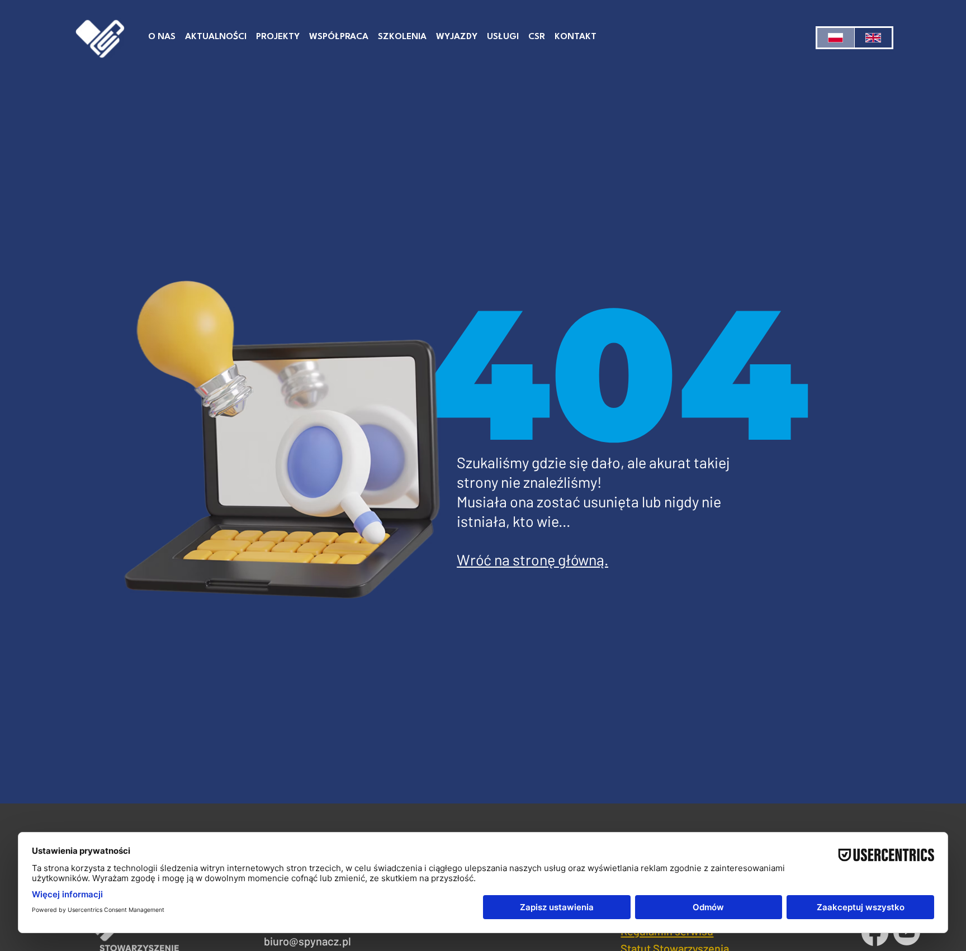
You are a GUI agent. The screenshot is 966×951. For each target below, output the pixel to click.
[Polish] (835, 37)
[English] (873, 37)
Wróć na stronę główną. (532, 559)
